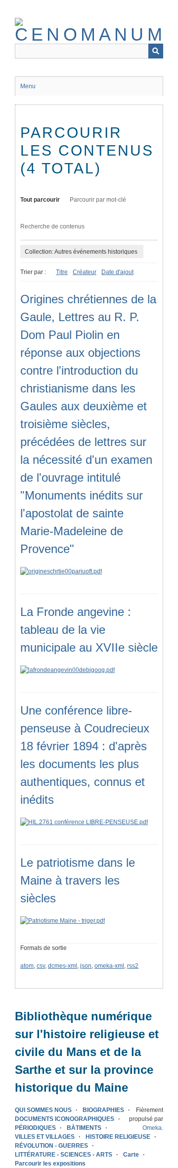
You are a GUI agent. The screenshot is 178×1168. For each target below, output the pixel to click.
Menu (28, 86)
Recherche (155, 51)
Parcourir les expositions (50, 1163)
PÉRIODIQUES (35, 1127)
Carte (131, 1154)
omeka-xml (109, 965)
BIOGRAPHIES (103, 1110)
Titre (62, 272)
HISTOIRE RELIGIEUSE (118, 1136)
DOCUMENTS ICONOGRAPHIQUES (64, 1118)
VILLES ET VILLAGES (45, 1136)
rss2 (132, 965)
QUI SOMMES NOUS (43, 1110)
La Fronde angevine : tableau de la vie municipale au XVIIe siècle (89, 629)
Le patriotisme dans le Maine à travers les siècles (77, 880)
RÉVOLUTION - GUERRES (51, 1145)
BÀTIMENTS (84, 1127)
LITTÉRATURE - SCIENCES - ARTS (63, 1154)
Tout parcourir (40, 199)
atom (27, 965)
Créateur (84, 272)
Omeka (152, 1127)
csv (41, 965)
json (85, 965)
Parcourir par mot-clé (98, 199)
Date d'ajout (117, 272)
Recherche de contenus (52, 226)
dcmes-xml (62, 965)
